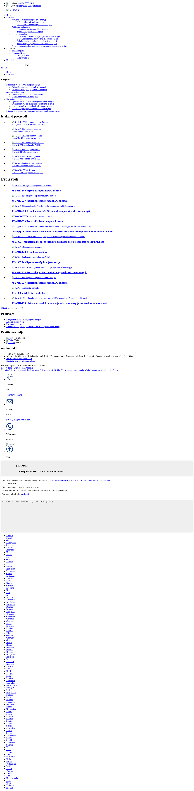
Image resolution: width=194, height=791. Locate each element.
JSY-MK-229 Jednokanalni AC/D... (26, 145)
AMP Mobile (27, 368)
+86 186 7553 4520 (25, 3)
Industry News (23, 58)
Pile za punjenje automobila (72, 370)
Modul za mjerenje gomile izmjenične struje (103, 370)
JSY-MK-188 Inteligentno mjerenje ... (27, 172)
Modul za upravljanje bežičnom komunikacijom (37, 43)
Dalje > (6, 308)
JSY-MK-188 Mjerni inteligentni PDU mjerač (36, 190)
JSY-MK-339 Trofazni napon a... (25, 131)
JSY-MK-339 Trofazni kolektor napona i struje (37, 221)
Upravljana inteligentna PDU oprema (32, 29)
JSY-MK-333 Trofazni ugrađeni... (26, 159)
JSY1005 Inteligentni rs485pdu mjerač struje (36, 262)
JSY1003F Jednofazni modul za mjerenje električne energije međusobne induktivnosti (58, 241)
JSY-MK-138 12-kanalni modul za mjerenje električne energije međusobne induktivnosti (59, 303)
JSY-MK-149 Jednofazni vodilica (30, 252)
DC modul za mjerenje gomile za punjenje (34, 24)
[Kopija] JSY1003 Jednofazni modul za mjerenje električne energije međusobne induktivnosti (62, 231)
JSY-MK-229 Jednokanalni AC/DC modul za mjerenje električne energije (51, 211)
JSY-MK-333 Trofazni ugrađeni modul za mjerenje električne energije (49, 272)
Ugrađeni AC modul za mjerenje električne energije (38, 36)
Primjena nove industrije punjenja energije (29, 20)
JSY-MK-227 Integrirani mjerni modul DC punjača (40, 200)
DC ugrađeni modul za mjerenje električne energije (38, 39)
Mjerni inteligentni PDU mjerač (30, 32)
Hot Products (6, 368)
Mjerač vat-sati (20, 370)
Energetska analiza (19, 34)
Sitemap (17, 368)
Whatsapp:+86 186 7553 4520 (19, 358)
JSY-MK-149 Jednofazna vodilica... (26, 138)
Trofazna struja (33, 370)
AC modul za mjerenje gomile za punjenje (34, 22)
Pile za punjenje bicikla (50, 370)
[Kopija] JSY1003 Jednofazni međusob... (29, 124)
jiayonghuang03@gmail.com (29, 5)
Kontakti (10, 60)
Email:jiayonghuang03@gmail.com (21, 361)
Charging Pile (7, 370)
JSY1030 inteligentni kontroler (28, 293)
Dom (8, 15)
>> (10, 308)
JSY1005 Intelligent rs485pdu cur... (26, 166)
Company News (18, 53)
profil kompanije (18, 51)
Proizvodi (10, 17)
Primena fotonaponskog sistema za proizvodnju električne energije (39, 46)
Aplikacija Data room (21, 27)
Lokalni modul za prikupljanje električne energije (37, 41)
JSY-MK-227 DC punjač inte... (25, 152)
